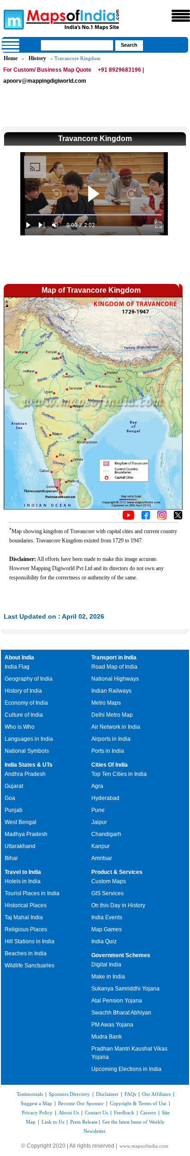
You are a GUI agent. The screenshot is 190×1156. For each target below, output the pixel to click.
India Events (106, 917)
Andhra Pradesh (25, 774)
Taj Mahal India (24, 917)
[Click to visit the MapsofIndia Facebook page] (145, 517)
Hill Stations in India (29, 941)
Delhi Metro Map (112, 715)
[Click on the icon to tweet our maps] (178, 517)
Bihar (11, 858)
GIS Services (107, 893)
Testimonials (30, 1094)
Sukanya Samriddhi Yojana (125, 988)
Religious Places (26, 929)
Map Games (106, 929)
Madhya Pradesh (26, 834)
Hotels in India (23, 881)
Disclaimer (107, 1094)
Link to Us (53, 1122)
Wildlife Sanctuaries (29, 965)
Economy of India (26, 703)
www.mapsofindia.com (143, 1146)
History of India (23, 691)
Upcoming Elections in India (126, 1069)
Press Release (84, 1122)
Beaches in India (26, 953)
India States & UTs (29, 765)
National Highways (115, 679)
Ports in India (107, 751)
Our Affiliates (156, 1094)
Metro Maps (106, 703)
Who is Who (20, 727)
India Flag (17, 667)
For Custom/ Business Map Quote (47, 70)
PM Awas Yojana (112, 1024)
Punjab (14, 810)
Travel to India (23, 872)
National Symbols (27, 751)
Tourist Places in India (32, 893)
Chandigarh (106, 834)
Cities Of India (109, 765)
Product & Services (116, 872)
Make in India (108, 976)
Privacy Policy (37, 1112)
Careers (148, 1112)
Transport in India (114, 657)
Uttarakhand (20, 846)
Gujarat (14, 786)
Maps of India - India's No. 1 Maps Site (12, 19)
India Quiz (104, 941)
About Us (69, 1112)
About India (19, 657)
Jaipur (99, 822)
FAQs (130, 1094)
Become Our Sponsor (81, 1103)
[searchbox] (77, 45)
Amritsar (101, 858)
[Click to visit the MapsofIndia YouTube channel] (128, 517)
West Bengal (20, 822)
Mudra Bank (106, 1036)
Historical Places (26, 905)
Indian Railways (111, 691)
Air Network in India (115, 727)
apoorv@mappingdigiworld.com (44, 81)
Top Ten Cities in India (119, 774)
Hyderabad (105, 798)
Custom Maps (108, 881)
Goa (10, 798)
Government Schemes (120, 955)
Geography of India (29, 679)
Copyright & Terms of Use (138, 1103)
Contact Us (96, 1112)
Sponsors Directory (69, 1094)
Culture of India (24, 715)
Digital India (106, 964)
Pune (98, 810)
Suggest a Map (36, 1103)
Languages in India (29, 739)
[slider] (94, 214)
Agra (97, 786)
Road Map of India (114, 667)
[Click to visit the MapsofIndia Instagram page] (161, 517)
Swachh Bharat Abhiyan (121, 1012)
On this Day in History (118, 905)
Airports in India (111, 739)
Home (11, 58)
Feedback (124, 1112)
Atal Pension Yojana (116, 1000)
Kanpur (100, 846)
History (37, 58)
